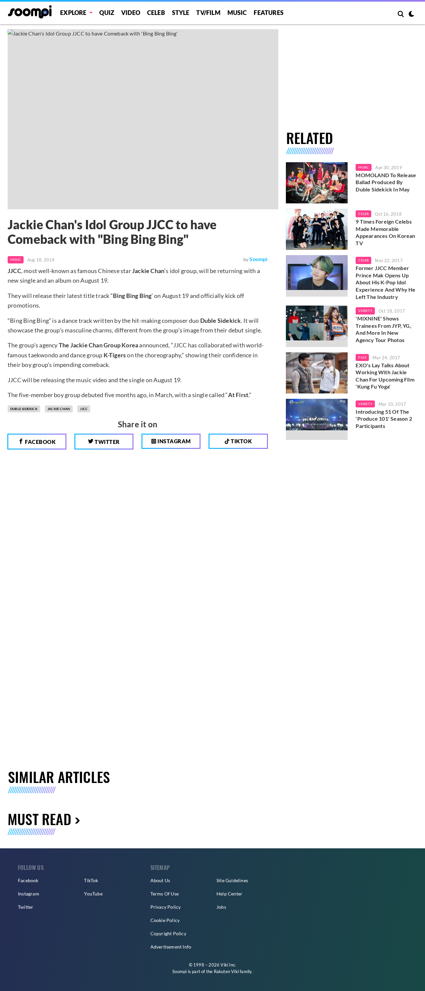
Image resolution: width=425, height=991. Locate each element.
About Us (160, 880)
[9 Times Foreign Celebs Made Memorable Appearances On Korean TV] (317, 229)
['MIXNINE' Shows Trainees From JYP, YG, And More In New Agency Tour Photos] (317, 326)
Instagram (173, 441)
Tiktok (241, 441)
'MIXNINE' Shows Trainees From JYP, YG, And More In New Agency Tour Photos (383, 329)
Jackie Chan (58, 409)
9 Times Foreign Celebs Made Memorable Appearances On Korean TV (385, 232)
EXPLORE (73, 12)
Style (181, 12)
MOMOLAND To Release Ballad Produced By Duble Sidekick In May (386, 182)
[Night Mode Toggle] (411, 15)
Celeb (156, 12)
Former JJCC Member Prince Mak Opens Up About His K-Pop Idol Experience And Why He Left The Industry (385, 282)
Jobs (221, 907)
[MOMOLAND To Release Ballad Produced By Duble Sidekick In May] (317, 182)
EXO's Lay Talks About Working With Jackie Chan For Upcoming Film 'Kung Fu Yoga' (385, 376)
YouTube (93, 893)
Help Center (229, 893)
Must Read (39, 818)
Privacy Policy (165, 907)
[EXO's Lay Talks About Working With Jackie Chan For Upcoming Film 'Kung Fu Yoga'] (317, 372)
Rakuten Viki (226, 971)
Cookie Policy (165, 920)
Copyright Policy (168, 933)
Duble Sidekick (24, 409)
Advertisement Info (171, 947)
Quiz (106, 12)
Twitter (107, 442)
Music (237, 12)
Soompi (258, 259)
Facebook (40, 442)
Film (362, 357)
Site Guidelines (232, 880)
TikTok (91, 880)
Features (269, 12)
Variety (365, 311)
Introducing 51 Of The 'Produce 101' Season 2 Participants (384, 418)
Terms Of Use (164, 893)
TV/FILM (208, 12)
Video (130, 12)
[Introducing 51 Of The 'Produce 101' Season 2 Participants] (317, 419)
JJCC (84, 409)
